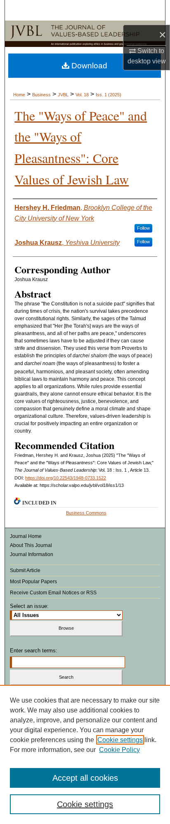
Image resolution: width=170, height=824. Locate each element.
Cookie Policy (119, 749)
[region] (85, 754)
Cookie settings (120, 739)
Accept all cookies (85, 777)
